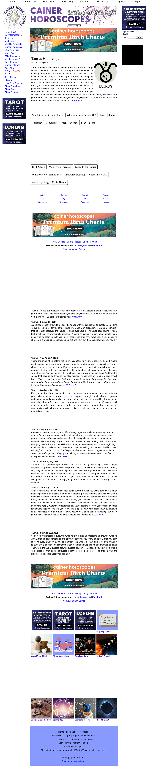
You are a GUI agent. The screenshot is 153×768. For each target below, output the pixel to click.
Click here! (77, 100)
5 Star (13, 1)
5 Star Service (58, 242)
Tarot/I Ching (66, 1)
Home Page (10, 32)
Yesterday (9, 41)
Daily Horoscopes (13, 35)
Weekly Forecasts (13, 44)
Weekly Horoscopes (61, 735)
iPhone (93, 242)
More (92, 122)
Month (73, 122)
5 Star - (13, 71)
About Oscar (11, 89)
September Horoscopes (84, 735)
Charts (70, 242)
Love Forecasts (12, 50)
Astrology (66, 757)
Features (84, 1)
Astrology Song (40, 182)
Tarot (77, 242)
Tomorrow (9, 38)
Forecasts (12, 56)
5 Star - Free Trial (98, 174)
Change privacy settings (73, 761)
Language (120, 1)
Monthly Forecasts (13, 47)
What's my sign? (12, 59)
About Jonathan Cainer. (74, 249)
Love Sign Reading (14, 83)
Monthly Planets (12, 65)
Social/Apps (102, 1)
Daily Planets (11, 62)
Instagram (82, 245)
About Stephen (12, 92)
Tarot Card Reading (74, 174)
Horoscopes (30, 1)
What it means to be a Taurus (47, 115)
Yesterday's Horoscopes (82, 739)
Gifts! (7, 74)
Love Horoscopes (61, 739)
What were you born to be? (46, 174)
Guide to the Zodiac (85, 166)
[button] (132, 55)
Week (63, 122)
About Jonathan (12, 86)
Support (138, 1)
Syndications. (78, 757)
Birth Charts (48, 1)
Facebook (97, 245)
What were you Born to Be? (81, 115)
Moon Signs (10, 53)
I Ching (85, 242)
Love (102, 115)
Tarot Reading (11, 77)
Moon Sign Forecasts (60, 166)
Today (112, 115)
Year (83, 122)
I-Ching (8, 80)
